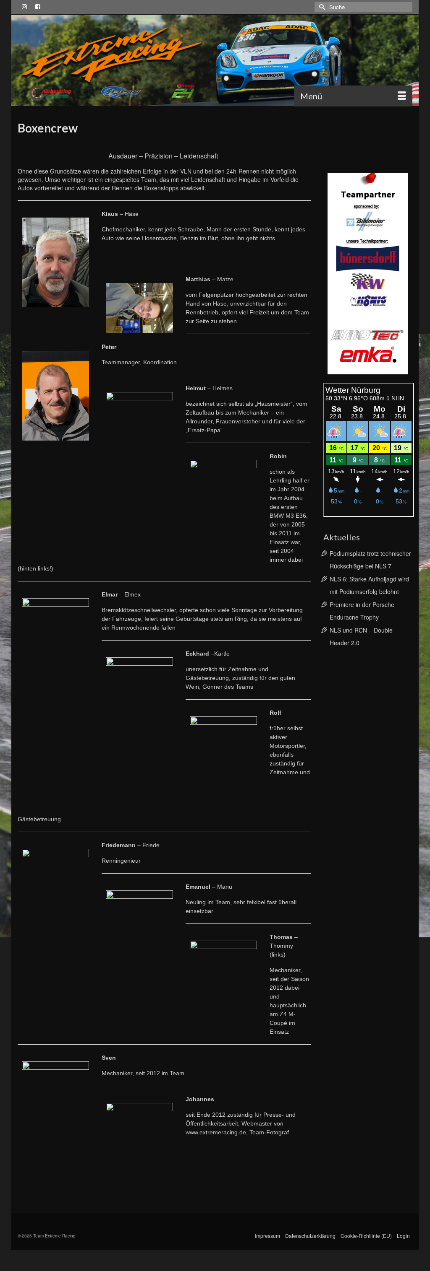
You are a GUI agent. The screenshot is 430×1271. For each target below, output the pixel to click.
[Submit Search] (321, 7)
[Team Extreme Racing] (215, 60)
